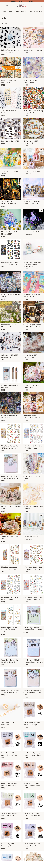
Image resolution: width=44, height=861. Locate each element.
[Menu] (2, 5)
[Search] (7, 5)
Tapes (17, 11)
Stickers (4, 11)
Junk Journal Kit (26, 11)
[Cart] (41, 5)
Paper (11, 11)
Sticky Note (37, 11)
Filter (5, 24)
